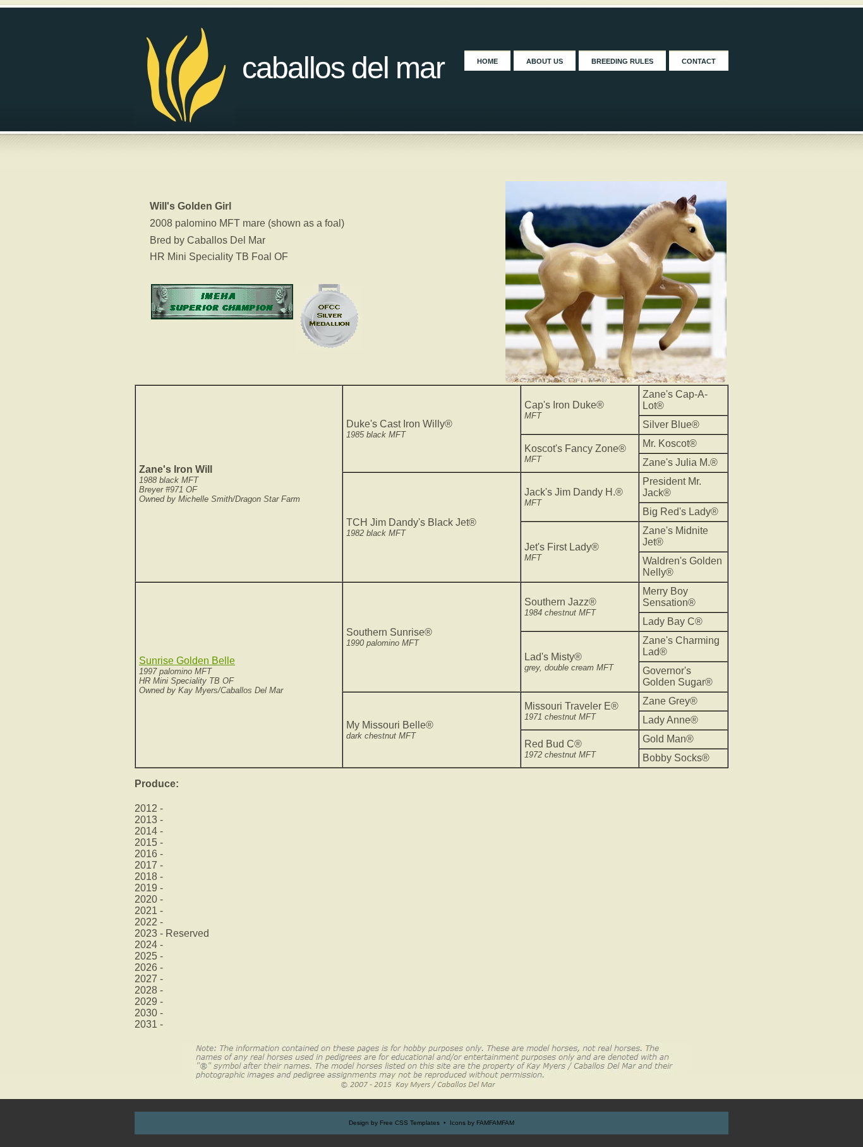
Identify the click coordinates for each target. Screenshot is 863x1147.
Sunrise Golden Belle (187, 660)
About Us (544, 61)
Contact (699, 61)
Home (487, 61)
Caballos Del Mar (343, 68)
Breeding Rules (622, 61)
